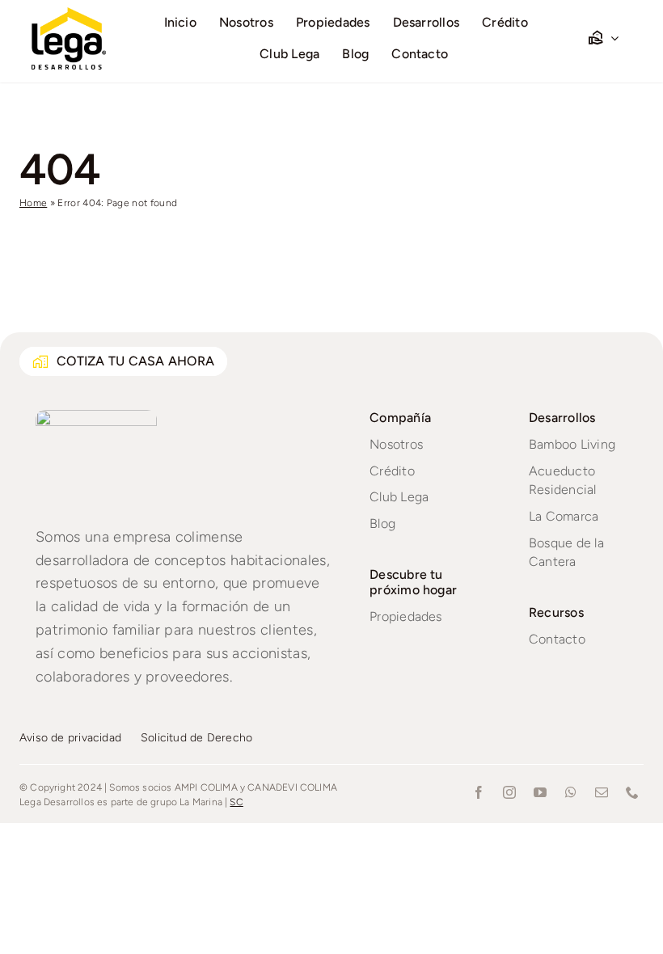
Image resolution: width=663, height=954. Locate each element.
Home (33, 203)
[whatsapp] (571, 792)
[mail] (601, 792)
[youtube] (540, 792)
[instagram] (509, 792)
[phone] (632, 792)
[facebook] (478, 792)
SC (236, 802)
